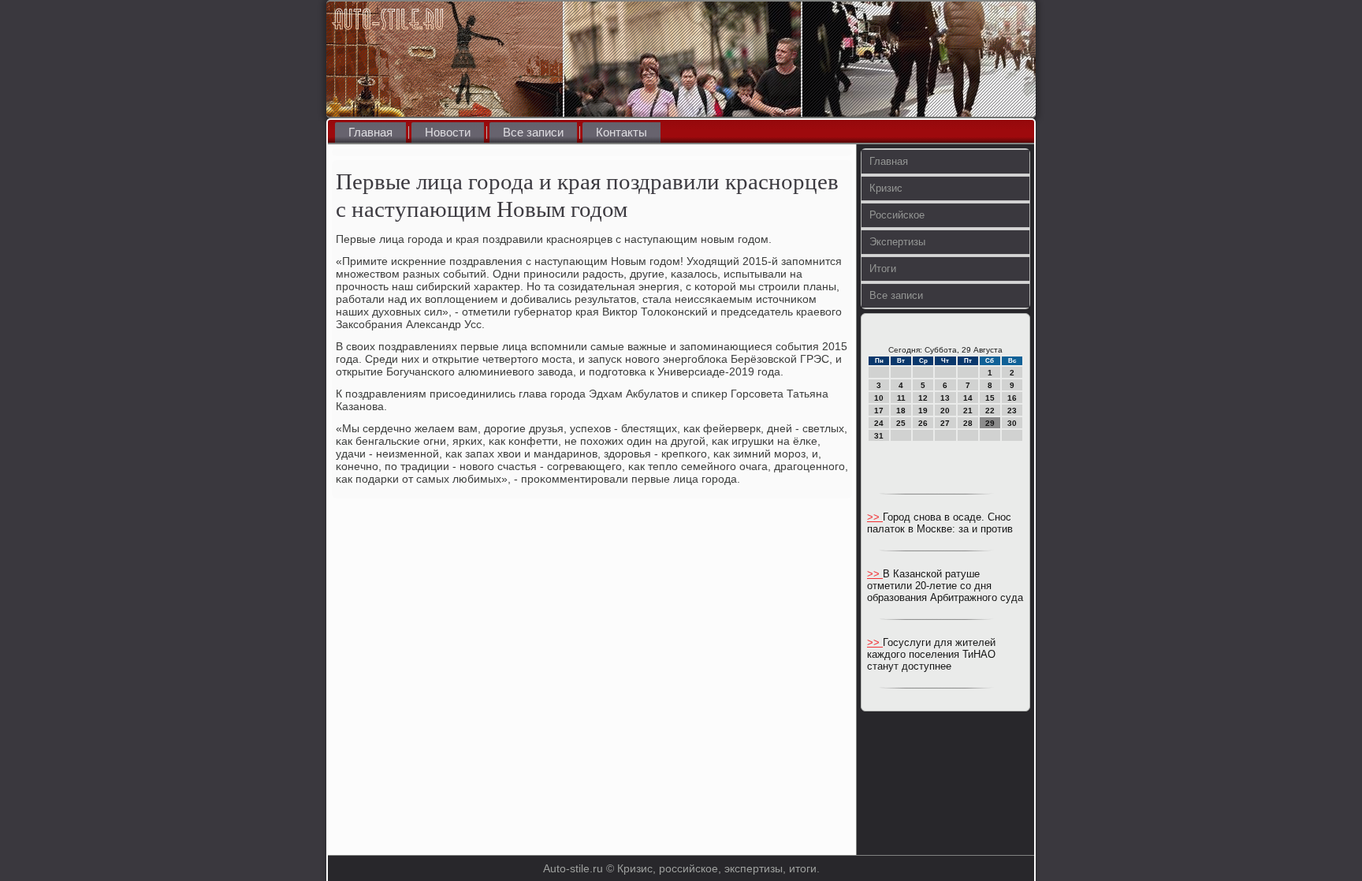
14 (968, 398)
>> (875, 517)
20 (945, 410)
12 (923, 398)
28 (968, 423)
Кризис (885, 188)
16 (1012, 398)
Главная (370, 132)
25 (901, 423)
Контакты (621, 132)
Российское (897, 215)
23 (1012, 410)
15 (990, 398)
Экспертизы (897, 242)
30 (1012, 423)
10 (879, 398)
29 (990, 423)
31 (879, 435)
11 (901, 398)
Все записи (533, 132)
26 (923, 423)
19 (923, 410)
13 (945, 398)
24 (879, 423)
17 (879, 410)
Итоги (882, 268)
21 (968, 410)
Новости (448, 132)
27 (945, 423)
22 (990, 410)
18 (901, 410)
